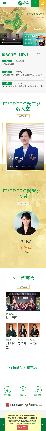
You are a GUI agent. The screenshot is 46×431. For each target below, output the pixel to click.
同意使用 (22, 427)
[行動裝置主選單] (3, 3)
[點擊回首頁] (23, 3)
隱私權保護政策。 (30, 424)
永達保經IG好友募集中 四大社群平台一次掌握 (22, 75)
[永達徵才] (23, 20)
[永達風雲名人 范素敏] (23, 147)
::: (0, 53)
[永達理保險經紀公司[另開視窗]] (14, 405)
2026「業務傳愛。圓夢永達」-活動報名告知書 (22, 86)
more (39, 54)
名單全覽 (23, 116)
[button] (3, 20)
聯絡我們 (42, 3)
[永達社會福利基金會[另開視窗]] (33, 405)
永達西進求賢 (8, 64)
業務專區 (35, 3)
